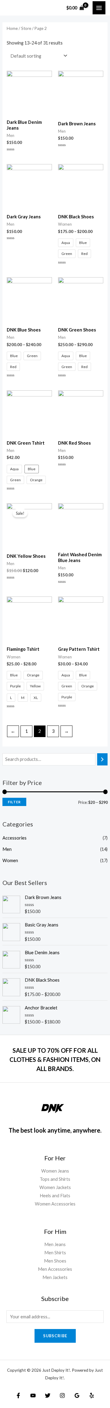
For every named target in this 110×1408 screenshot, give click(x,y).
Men (7, 849)
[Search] (102, 759)
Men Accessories (55, 1269)
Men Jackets (55, 1277)
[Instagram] (62, 1395)
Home (12, 28)
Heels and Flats (55, 1195)
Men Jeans (55, 1244)
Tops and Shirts (55, 1179)
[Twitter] (47, 1395)
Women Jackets (55, 1187)
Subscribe (55, 1335)
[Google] (77, 1395)
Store (26, 28)
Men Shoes (55, 1260)
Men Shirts (55, 1252)
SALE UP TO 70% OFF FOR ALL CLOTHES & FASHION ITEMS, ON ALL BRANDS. (55, 1059)
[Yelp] (91, 1395)
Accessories (14, 837)
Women (10, 860)
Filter (14, 802)
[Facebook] (18, 1395)
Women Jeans (55, 1170)
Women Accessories (55, 1203)
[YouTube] (33, 1395)
